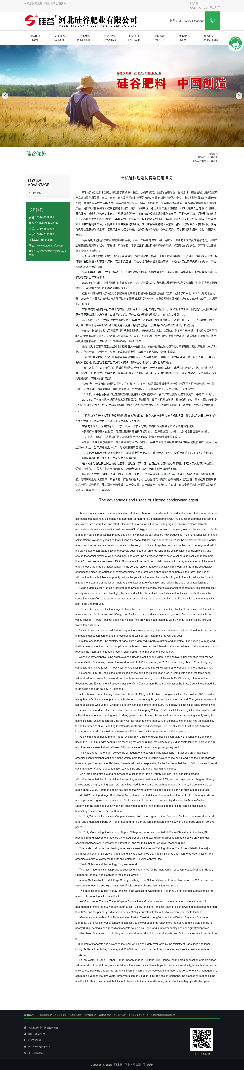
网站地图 (215, 7)
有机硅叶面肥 (105, 1015)
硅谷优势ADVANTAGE (110, 38)
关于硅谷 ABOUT (59, 38)
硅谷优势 (213, 161)
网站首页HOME (35, 38)
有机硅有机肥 (75, 1015)
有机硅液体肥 (90, 1015)
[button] (118, 144)
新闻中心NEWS (184, 38)
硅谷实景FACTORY (134, 38)
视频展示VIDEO (159, 38)
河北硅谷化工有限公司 (138, 1015)
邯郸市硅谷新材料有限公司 (163, 1015)
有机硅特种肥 (120, 1015)
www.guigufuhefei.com (50, 245)
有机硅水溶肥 (61, 1015)
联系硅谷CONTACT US (198, 5)
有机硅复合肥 (46, 1015)
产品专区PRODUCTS (84, 38)
